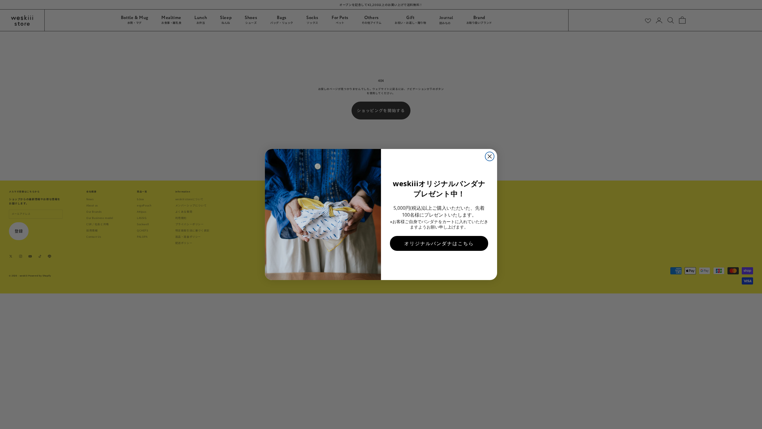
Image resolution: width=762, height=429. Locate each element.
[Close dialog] (489, 156)
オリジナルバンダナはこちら (439, 243)
